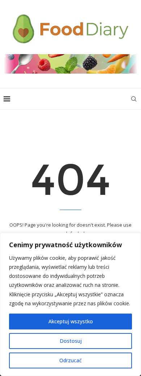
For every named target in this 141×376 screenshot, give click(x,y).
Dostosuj (71, 340)
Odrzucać (70, 360)
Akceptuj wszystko (70, 321)
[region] (70, 304)
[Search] (133, 98)
